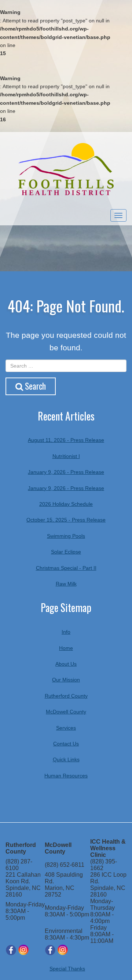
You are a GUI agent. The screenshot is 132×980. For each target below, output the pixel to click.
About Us (66, 664)
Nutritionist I (66, 456)
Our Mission (66, 680)
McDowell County (66, 712)
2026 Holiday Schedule (66, 504)
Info (66, 632)
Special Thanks (67, 969)
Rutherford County (66, 696)
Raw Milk (66, 584)
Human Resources (66, 776)
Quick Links (66, 759)
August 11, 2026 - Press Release (66, 440)
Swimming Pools (66, 536)
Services (66, 728)
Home (66, 648)
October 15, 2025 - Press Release (66, 520)
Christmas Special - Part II (66, 568)
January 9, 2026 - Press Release (66, 472)
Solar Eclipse (66, 552)
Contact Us (66, 744)
